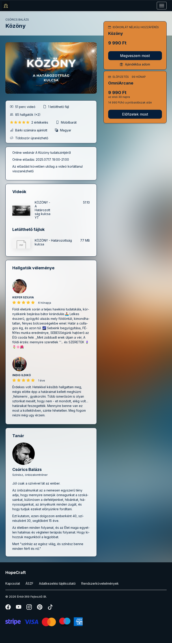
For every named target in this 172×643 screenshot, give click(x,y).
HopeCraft (15, 572)
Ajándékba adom (137, 64)
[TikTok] (50, 608)
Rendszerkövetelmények (100, 583)
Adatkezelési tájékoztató (57, 583)
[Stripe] (44, 621)
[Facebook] (8, 608)
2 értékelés (40, 122)
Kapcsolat (12, 583)
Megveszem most (135, 55)
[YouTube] (19, 608)
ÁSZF (29, 583)
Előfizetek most (135, 114)
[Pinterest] (40, 608)
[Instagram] (29, 608)
